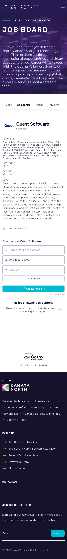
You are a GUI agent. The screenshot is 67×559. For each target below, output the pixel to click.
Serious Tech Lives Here (23, 455)
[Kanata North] (33, 387)
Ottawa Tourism (19, 461)
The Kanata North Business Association (33, 448)
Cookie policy (41, 365)
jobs (9, 104)
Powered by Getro (57, 294)
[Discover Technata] (20, 6)
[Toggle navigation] (63, 6)
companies (24, 104)
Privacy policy (26, 365)
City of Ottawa (17, 468)
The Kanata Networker (23, 442)
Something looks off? (17, 228)
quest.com (21, 128)
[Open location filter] (60, 269)
